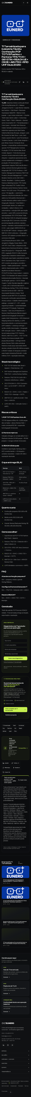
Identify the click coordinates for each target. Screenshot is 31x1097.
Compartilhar (22, 748)
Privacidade (4, 1091)
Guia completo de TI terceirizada (11, 709)
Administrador (5, 1086)
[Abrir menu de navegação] (27, 3)
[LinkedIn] (3, 1045)
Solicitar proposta (11, 715)
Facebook (17, 767)
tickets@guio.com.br (7, 1036)
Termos (26, 1086)
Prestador (20, 1086)
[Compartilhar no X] (19, 82)
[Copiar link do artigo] (27, 82)
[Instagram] (8, 1045)
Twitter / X (16, 763)
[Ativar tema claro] (23, 3)
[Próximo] (27, 862)
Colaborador (13, 1086)
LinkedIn (7, 763)
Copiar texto (23, 780)
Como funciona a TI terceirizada (12, 662)
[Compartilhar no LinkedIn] (23, 82)
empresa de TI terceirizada (11, 686)
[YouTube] (12, 1045)
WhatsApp (7, 767)
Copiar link (7, 772)
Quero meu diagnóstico (15, 658)
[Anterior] (24, 862)
